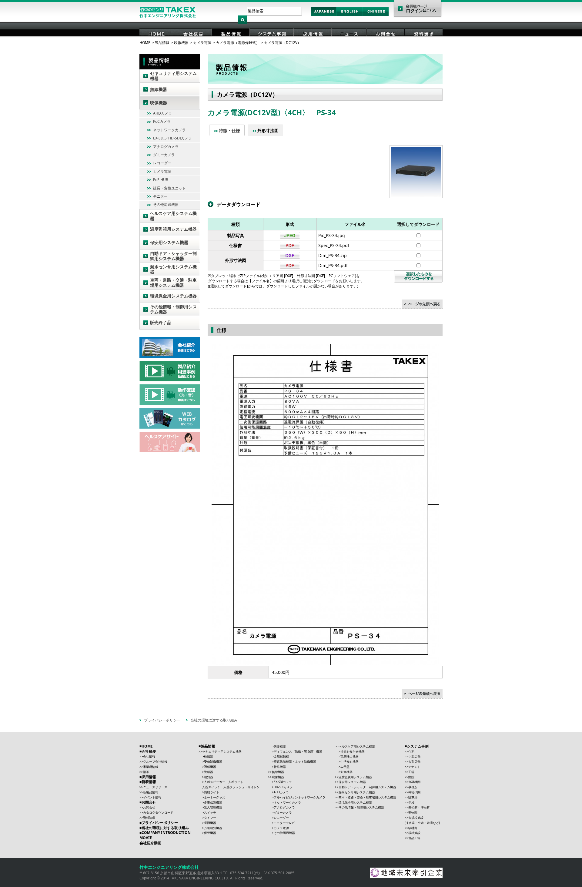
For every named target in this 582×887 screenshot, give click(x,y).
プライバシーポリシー (162, 720)
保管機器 (210, 833)
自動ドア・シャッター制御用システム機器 (173, 255)
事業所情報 (150, 767)
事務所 (412, 787)
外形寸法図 (268, 130)
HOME (144, 42)
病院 (411, 777)
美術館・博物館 (419, 807)
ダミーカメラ (164, 154)
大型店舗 (414, 761)
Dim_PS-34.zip (332, 255)
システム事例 (418, 746)
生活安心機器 (349, 761)
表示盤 (345, 767)
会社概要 (149, 751)
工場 (411, 772)
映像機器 (181, 42)
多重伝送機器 (213, 802)
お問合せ (149, 802)
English (350, 15)
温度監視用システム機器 (173, 229)
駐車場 (412, 797)
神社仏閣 (414, 792)
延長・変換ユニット (169, 188)
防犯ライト (211, 792)
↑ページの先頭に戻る (422, 304)
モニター (160, 196)
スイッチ (210, 812)
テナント (414, 767)
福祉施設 (414, 833)
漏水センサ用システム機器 (173, 269)
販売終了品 (160, 322)
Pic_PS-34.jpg (331, 235)
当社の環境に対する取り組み (214, 720)
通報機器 (210, 767)
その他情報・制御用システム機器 (173, 309)
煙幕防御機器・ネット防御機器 (295, 761)
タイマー (210, 817)
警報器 (208, 772)
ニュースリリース (155, 787)
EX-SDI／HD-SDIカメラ (172, 138)
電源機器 (210, 823)
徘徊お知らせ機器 (352, 751)
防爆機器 (280, 746)
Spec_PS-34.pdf (333, 245)
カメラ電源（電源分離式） (237, 42)
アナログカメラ (166, 146)
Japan (324, 15)
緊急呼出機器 (349, 756)
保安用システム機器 (169, 242)
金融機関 (414, 782)
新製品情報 (150, 792)
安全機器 (346, 772)
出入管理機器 (213, 807)
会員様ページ (418, 9)
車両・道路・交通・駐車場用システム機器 (173, 282)
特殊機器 (280, 767)
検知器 (208, 756)
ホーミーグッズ (214, 797)
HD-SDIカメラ (283, 787)
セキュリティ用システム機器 (173, 75)
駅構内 (412, 828)
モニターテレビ (284, 823)
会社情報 (149, 756)
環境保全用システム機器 (173, 296)
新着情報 (149, 781)
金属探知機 (281, 756)
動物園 (412, 812)
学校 (411, 802)
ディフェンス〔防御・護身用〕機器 (298, 751)
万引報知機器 (213, 828)
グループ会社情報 (155, 761)
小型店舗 (414, 756)
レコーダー (162, 163)
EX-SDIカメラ (283, 782)
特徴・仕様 (229, 130)
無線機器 (158, 89)
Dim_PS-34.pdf (333, 265)
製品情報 (162, 42)
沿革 (146, 772)
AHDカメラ (162, 113)
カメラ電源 (202, 42)
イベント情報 (152, 797)
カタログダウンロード (158, 812)
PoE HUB (160, 179)
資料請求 (149, 817)
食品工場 (414, 838)
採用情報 (149, 776)
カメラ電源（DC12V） (282, 42)
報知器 (208, 777)
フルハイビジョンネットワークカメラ (299, 797)
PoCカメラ (162, 121)
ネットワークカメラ (169, 129)
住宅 (411, 751)
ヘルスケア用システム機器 (173, 215)
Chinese (376, 15)
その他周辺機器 (166, 204)
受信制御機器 (213, 761)
